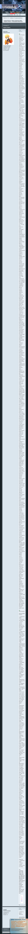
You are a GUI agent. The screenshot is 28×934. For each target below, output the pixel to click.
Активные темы (10, 14)
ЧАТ (11, 12)
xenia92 (5, 909)
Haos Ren (5, 31)
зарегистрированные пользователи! (17, 929)
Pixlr (23, 11)
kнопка (7, 12)
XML (15, 14)
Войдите (11, 17)
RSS (17, 14)
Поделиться (21, 29)
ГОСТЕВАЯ (12, 11)
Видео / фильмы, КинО (17, 20)
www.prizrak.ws (7, 20)
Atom (20, 14)
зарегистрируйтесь (18, 17)
